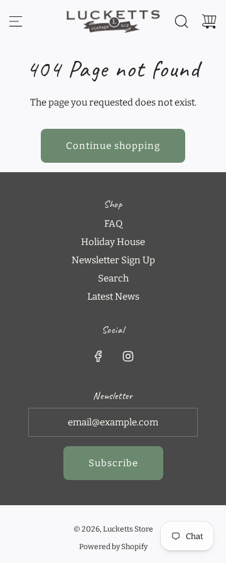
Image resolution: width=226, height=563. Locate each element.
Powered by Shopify (113, 546)
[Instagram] (128, 356)
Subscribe (113, 463)
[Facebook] (98, 356)
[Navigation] (15, 21)
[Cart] (209, 21)
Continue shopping (113, 145)
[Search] (181, 21)
